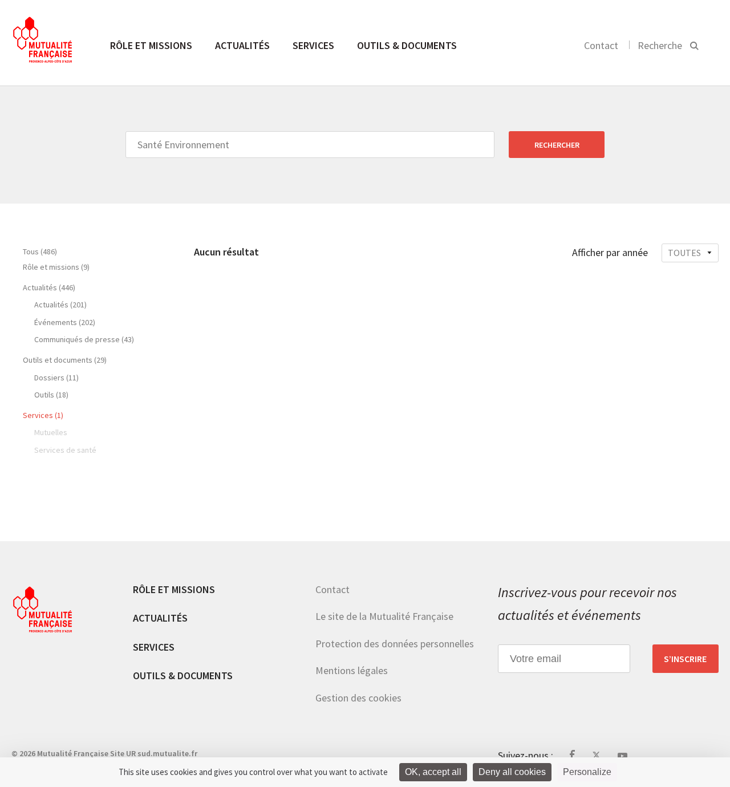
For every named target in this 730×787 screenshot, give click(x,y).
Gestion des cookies (358, 697)
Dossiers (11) (56, 377)
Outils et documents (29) (65, 360)
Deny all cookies (512, 772)
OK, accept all (433, 772)
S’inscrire (685, 658)
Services (313, 45)
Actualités (242, 45)
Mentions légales (351, 670)
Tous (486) (40, 251)
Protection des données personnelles (394, 643)
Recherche (660, 45)
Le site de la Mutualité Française (384, 616)
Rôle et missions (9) (56, 267)
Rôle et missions (151, 45)
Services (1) (43, 415)
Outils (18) (51, 395)
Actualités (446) (49, 287)
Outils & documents (407, 45)
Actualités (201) (60, 304)
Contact (601, 45)
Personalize (587, 772)
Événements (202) (64, 322)
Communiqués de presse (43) (84, 339)
